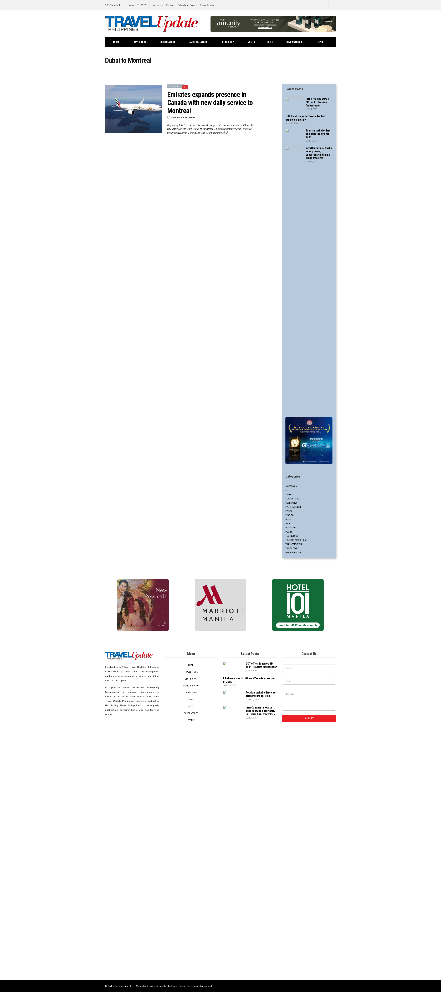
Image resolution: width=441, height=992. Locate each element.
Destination (167, 42)
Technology (226, 42)
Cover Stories (207, 5)
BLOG (270, 42)
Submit (309, 718)
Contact (170, 5)
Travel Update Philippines (182, 117)
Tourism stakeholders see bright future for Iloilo (318, 134)
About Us (158, 5)
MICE (287, 523)
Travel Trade (140, 42)
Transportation (197, 42)
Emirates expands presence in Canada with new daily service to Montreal (210, 102)
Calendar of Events (187, 5)
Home (116, 42)
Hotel (288, 519)
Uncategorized (293, 552)
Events (251, 42)
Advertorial (291, 486)
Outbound (290, 527)
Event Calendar (293, 507)
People (319, 42)
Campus (289, 494)
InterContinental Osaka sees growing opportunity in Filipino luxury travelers (319, 153)
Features (290, 515)
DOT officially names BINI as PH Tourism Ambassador (317, 102)
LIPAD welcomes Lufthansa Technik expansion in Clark (305, 118)
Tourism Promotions (296, 540)
